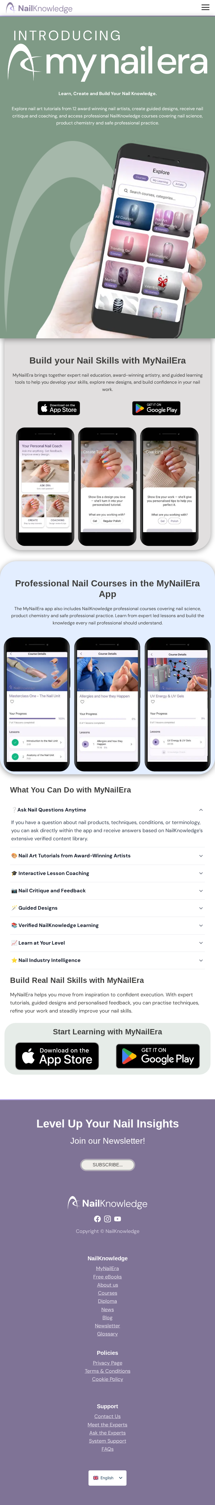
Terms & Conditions (107, 1371)
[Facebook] (97, 1219)
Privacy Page (107, 1363)
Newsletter (107, 1325)
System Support (107, 1441)
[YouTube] (117, 1219)
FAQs (108, 1449)
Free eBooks (107, 1276)
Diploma (107, 1301)
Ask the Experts (107, 1432)
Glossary (107, 1334)
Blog (107, 1317)
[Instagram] (107, 1219)
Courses (107, 1293)
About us (107, 1285)
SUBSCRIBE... (108, 1164)
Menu (206, 7)
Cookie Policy (107, 1379)
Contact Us (107, 1416)
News (107, 1309)
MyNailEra (107, 1268)
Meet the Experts (107, 1424)
